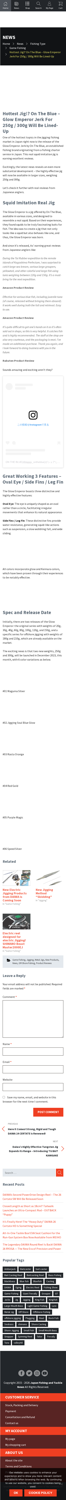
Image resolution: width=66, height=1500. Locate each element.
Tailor (39, 1336)
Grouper (46, 1293)
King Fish (39, 1299)
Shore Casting (39, 1324)
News (14, 963)
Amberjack (10, 1269)
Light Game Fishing (37, 1305)
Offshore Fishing (41, 1312)
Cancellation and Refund (20, 1417)
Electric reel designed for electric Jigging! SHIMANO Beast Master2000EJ (14, 940)
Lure (54, 1305)
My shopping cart (15, 1445)
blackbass (9, 1281)
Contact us (11, 1423)
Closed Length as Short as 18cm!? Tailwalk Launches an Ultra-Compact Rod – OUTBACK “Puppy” (29, 1210)
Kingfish (53, 1299)
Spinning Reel (25, 1336)
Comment (10, 997)
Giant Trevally (30, 1293)
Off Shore (23, 1312)
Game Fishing (18, 959)
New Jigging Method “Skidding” (44, 893)
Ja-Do (7, 1299)
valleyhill (18, 1342)
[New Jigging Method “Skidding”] (50, 878)
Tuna (6, 1342)
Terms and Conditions (18, 1466)
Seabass (9, 1324)
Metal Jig (9, 1312)
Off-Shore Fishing (27, 963)
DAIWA (7, 1287)
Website (7, 1079)
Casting (50, 1281)
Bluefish (37, 1281)
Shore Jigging (11, 1330)
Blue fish (24, 1281)
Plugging (30, 1318)
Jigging (30, 959)
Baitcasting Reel (35, 1275)
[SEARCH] (59, 1173)
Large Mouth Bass (13, 1305)
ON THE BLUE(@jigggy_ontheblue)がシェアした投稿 (35, 462)
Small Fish (29, 1330)
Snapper (8, 1336)
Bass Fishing (54, 1275)
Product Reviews (44, 963)
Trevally (51, 1336)
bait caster (41, 1269)
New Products (51, 959)
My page (10, 1439)
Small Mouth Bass (48, 1330)
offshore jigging (12, 1318)
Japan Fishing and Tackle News (33, 19)
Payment (10, 1411)
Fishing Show (51, 1287)
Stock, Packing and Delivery (21, 1405)
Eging (18, 1287)
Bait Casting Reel (13, 1275)
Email (7, 1062)
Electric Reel (32, 1287)
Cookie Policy (40, 1493)
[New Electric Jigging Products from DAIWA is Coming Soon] (16, 878)
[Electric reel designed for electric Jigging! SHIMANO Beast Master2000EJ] (16, 921)
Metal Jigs (39, 959)
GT (56, 1293)
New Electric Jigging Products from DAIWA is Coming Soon (15, 895)
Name (7, 1044)
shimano (22, 1324)
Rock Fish (54, 1318)
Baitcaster (25, 1269)
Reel (41, 1318)
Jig (16, 1299)
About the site (14, 1460)
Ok (16, 1493)
